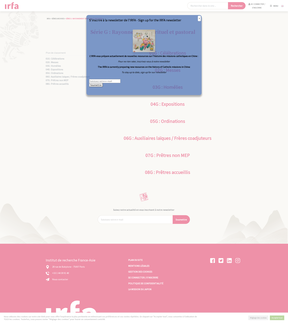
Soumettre (96, 84)
